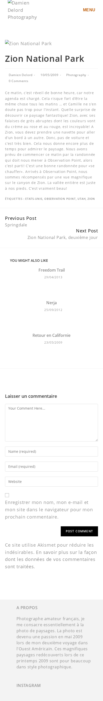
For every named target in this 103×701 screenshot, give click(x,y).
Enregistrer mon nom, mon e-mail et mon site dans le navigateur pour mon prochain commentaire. (49, 509)
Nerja (51, 303)
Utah (82, 199)
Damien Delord (20, 75)
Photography (76, 75)
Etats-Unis (33, 199)
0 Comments (18, 81)
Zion (91, 199)
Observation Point (60, 199)
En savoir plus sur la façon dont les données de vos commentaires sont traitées (51, 559)
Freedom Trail (51, 270)
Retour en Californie (51, 335)
